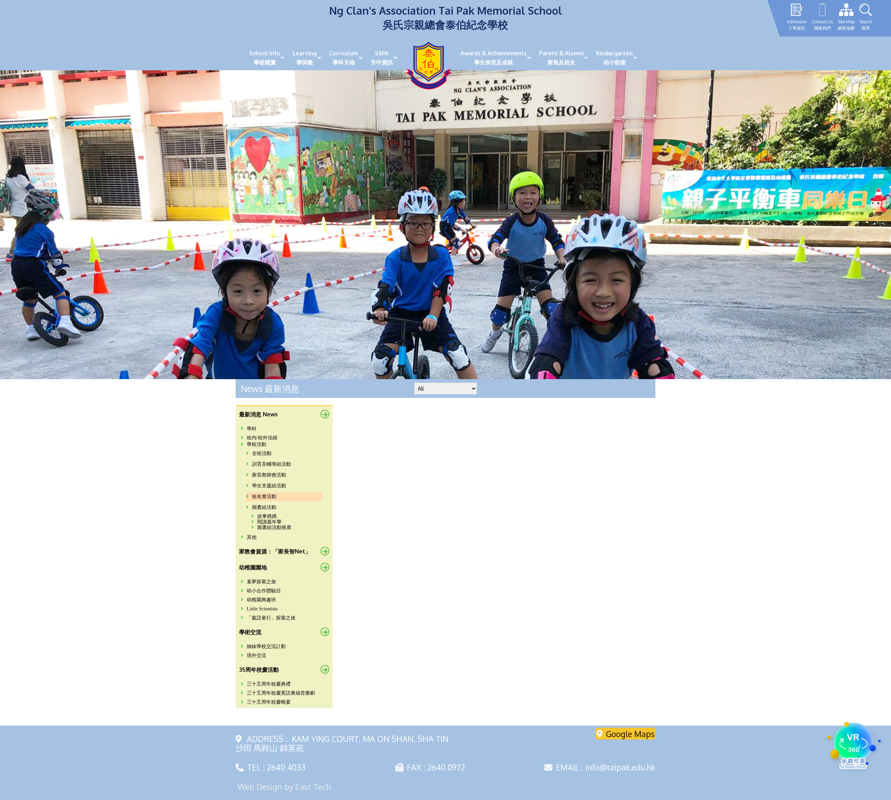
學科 (252, 428)
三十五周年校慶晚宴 (269, 702)
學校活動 (256, 444)
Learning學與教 (305, 58)
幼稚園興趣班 (261, 599)
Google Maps (630, 733)
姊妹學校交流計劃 (266, 646)
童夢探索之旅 (261, 581)
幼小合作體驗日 (264, 590)
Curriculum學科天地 (343, 58)
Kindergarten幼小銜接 (614, 58)
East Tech (313, 787)
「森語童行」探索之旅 (271, 618)
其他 (252, 537)
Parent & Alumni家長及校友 (561, 58)
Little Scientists (262, 608)
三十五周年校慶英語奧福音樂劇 (281, 693)
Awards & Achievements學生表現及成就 (493, 58)
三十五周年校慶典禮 (269, 684)
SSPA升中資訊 (382, 58)
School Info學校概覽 (264, 58)
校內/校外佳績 (262, 437)
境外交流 (256, 655)
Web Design (260, 787)
